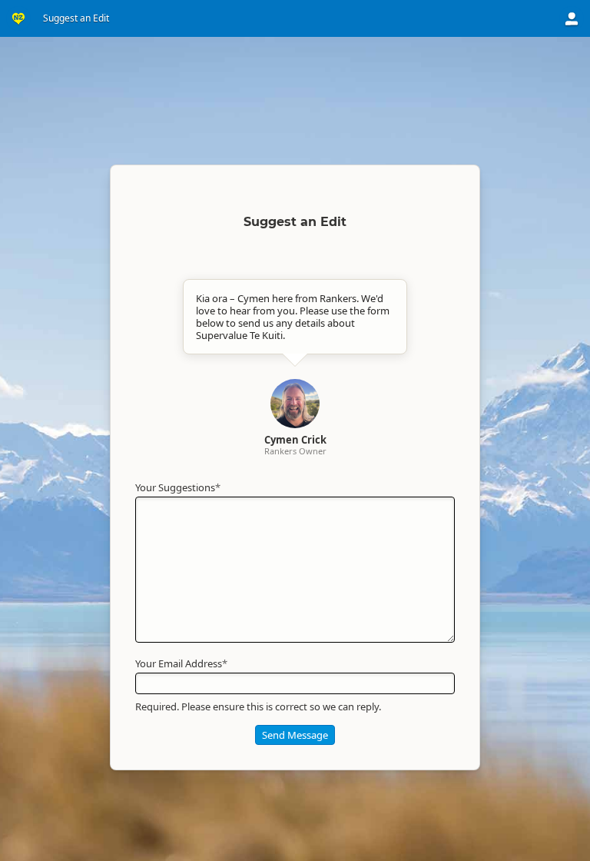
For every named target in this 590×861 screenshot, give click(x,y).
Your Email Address (181, 663)
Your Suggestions (177, 487)
